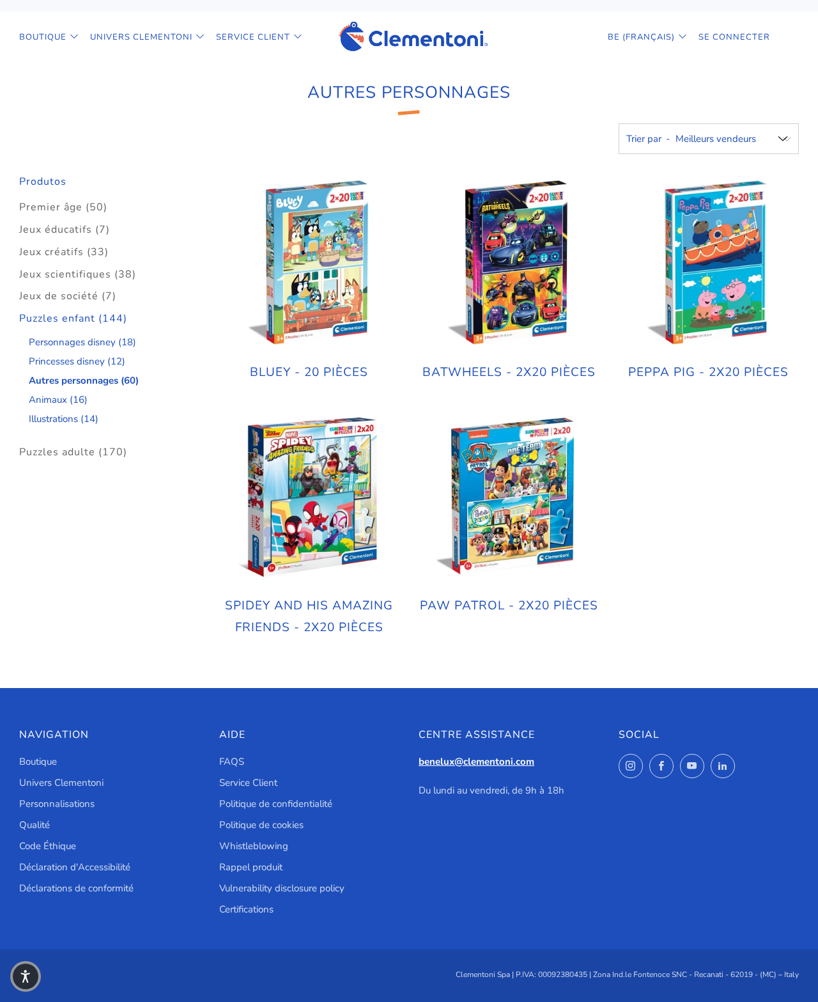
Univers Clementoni (141, 37)
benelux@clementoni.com (476, 761)
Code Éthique (47, 846)
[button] (25, 976)
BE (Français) (641, 37)
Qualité (34, 824)
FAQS (231, 761)
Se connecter (734, 37)
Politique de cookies (261, 824)
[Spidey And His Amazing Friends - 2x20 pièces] (309, 496)
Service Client (253, 37)
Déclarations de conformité (76, 888)
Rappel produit (250, 867)
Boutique (42, 37)
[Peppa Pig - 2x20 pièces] (708, 263)
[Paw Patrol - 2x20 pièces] (509, 496)
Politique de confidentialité (275, 803)
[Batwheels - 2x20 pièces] (509, 263)
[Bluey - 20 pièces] (309, 263)
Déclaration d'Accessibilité (74, 867)
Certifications (246, 909)
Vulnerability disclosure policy (281, 888)
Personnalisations (57, 803)
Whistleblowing (253, 846)
